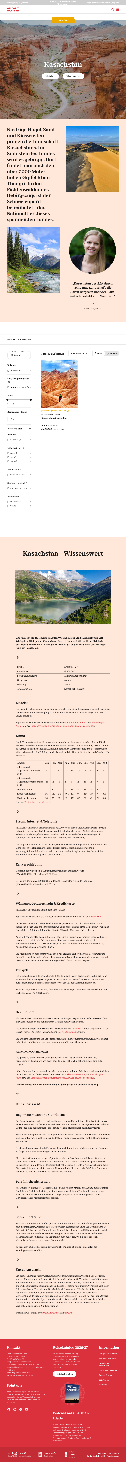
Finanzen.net (95, 916)
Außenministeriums (76, 722)
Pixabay (69, 1312)
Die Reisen (50, 76)
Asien (63, 20)
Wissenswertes (73, 76)
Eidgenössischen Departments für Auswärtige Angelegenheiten (62, 726)
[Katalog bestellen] (72, 1393)
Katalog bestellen (65, 1374)
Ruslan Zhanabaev (50, 1312)
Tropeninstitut (68, 1031)
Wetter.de (46, 802)
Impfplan (76, 1028)
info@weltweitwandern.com (19, 1362)
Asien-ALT (11, 339)
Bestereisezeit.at (32, 802)
